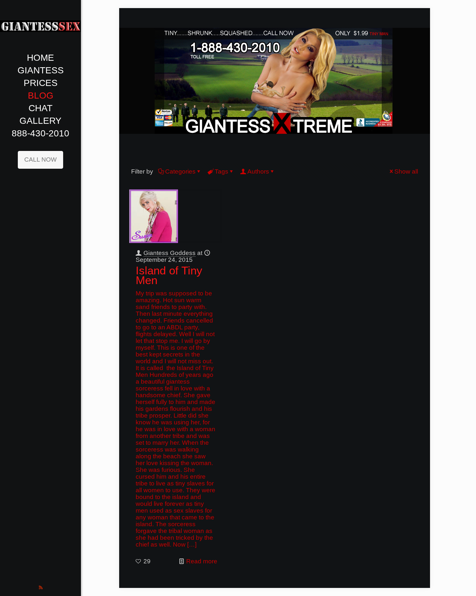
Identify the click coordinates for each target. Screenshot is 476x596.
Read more (201, 561)
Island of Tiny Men (169, 275)
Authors (258, 171)
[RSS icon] (40, 587)
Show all (406, 171)
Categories (180, 171)
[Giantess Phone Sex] (40, 26)
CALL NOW (40, 159)
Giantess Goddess (169, 253)
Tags (221, 171)
